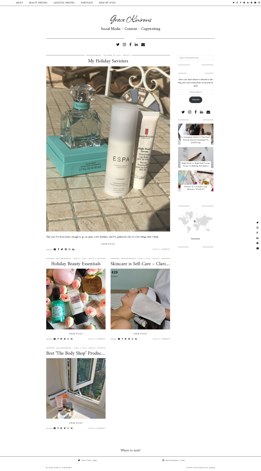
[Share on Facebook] (58, 249)
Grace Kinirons (130, 19)
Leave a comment (161, 249)
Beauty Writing (38, 3)
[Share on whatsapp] (70, 249)
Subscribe (195, 99)
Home (6, 3)
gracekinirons (93, 55)
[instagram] (237, 3)
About (19, 3)
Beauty (126, 55)
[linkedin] (136, 45)
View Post (108, 244)
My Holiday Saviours (108, 61)
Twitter (88, 460)
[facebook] (240, 3)
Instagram (174, 460)
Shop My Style (107, 3)
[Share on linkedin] (73, 249)
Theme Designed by (200, 468)
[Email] (255, 3)
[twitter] (233, 3)
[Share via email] (55, 249)
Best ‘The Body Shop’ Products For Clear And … (92, 353)
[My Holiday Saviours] (108, 231)
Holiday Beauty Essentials (76, 264)
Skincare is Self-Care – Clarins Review (148, 264)
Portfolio (87, 3)
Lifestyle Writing (64, 3)
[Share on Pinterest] (66, 249)
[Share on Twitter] (62, 249)
